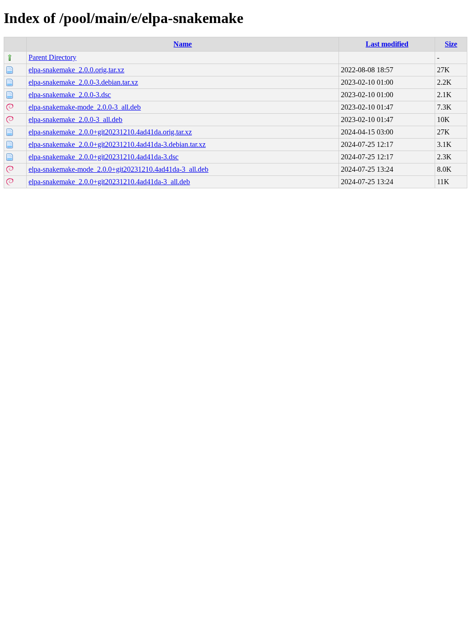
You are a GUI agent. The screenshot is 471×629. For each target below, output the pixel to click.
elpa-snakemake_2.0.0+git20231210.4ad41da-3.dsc (103, 157)
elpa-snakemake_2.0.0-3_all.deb (75, 119)
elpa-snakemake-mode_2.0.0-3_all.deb (85, 107)
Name (182, 44)
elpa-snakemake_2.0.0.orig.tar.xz (76, 70)
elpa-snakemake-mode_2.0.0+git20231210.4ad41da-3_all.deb (118, 169)
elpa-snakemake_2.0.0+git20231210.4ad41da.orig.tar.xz (110, 132)
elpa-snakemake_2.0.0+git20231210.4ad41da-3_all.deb (109, 182)
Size (451, 44)
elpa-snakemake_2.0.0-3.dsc (70, 95)
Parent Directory (52, 57)
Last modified (387, 44)
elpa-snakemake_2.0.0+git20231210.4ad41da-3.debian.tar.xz (117, 144)
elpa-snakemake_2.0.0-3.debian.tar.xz (83, 82)
